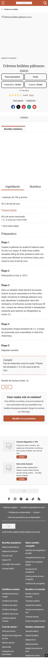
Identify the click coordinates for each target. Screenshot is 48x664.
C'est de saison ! (9, 626)
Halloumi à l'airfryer (10, 551)
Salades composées (35, 626)
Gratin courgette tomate (35, 621)
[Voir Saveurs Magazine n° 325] (9, 446)
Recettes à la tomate (35, 589)
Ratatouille (6, 647)
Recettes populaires (11, 542)
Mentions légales (10, 507)
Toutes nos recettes (11, 9)
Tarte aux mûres (8, 631)
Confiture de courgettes (35, 583)
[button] (30, 456)
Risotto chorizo (8, 642)
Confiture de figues (10, 609)
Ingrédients (12, 186)
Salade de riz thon (32, 655)
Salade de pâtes (31, 635)
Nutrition (35, 186)
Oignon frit (6, 560)
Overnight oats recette (11, 564)
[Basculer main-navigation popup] (3, 3)
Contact (36, 512)
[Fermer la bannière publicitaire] (46, 655)
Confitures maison (11, 589)
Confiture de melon (10, 605)
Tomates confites (32, 601)
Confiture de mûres (10, 601)
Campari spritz (8, 568)
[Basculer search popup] (45, 3)
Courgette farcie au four (35, 557)
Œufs (6, 387)
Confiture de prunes (10, 613)
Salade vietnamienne (10, 547)
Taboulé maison (31, 631)
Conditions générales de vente (32, 507)
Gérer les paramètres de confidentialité (24, 517)
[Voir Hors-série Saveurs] (9, 468)
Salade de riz (30, 639)
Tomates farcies (32, 616)
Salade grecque (31, 644)
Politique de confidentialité (19, 512)
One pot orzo (7, 555)
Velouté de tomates (33, 605)
